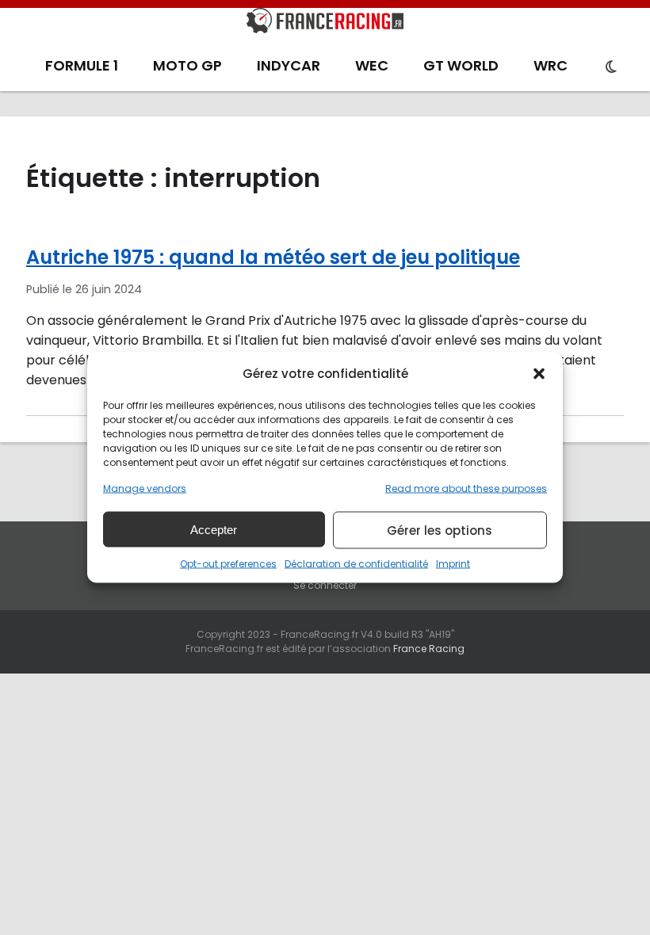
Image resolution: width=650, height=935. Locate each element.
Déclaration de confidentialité (356, 564)
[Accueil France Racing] (325, 24)
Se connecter (325, 585)
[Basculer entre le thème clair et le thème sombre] (611, 67)
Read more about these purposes (466, 488)
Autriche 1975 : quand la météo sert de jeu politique (273, 257)
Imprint (453, 564)
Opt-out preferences (228, 564)
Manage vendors (144, 488)
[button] (539, 373)
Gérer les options (439, 529)
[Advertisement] (325, 792)
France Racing (429, 648)
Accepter (213, 529)
